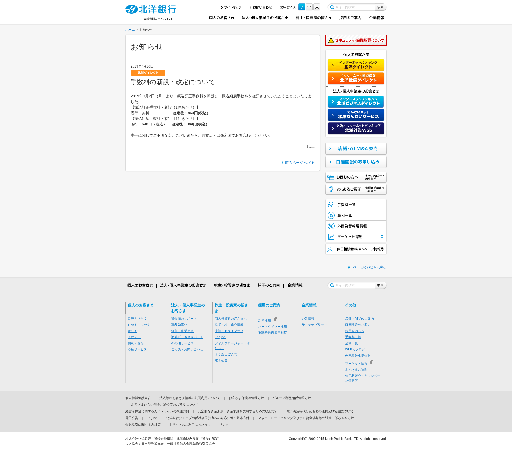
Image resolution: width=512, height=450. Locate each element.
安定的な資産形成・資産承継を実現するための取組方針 (238, 411)
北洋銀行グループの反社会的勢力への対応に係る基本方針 (207, 418)
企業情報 (308, 319)
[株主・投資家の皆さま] (313, 18)
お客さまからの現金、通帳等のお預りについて (164, 404)
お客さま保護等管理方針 (246, 398)
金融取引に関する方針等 (143, 425)
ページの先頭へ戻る (370, 267)
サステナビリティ (314, 325)
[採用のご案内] (350, 18)
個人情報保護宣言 (138, 398)
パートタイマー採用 (272, 327)
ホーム (130, 29)
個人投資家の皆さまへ (231, 319)
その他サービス (182, 343)
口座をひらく (137, 319)
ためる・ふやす (139, 325)
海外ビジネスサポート (187, 337)
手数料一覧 (353, 337)
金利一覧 (351, 343)
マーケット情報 (356, 363)
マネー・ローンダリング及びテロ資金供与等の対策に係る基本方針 (306, 418)
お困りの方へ (354, 331)
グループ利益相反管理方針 (292, 398)
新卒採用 (264, 320)
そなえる (134, 337)
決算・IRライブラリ (229, 331)
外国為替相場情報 (358, 355)
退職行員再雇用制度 (272, 333)
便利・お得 (136, 343)
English (220, 337)
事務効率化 (179, 325)
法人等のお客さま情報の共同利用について (189, 398)
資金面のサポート (184, 319)
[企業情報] (377, 18)
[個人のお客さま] (221, 18)
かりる (132, 331)
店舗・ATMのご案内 (359, 319)
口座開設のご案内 (358, 325)
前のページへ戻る (300, 162)
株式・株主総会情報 (229, 325)
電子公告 (221, 360)
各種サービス (137, 349)
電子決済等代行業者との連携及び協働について (320, 411)
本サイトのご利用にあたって (190, 425)
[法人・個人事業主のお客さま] (265, 18)
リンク (224, 425)
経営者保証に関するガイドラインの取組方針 (157, 411)
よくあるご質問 (226, 354)
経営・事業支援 (182, 331)
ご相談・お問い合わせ (187, 349)
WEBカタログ (355, 349)
